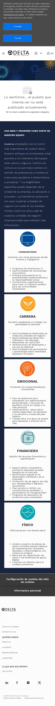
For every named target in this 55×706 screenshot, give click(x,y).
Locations (6, 647)
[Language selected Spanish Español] (38, 53)
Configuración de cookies (13, 15)
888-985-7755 (16, 620)
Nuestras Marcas (10, 652)
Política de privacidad (12, 698)
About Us (6, 642)
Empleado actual (9, 632)
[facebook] (6, 682)
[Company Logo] (18, 53)
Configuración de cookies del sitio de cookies (27, 580)
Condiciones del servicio (34, 698)
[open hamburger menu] (3, 53)
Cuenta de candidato (10, 627)
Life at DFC (7, 671)
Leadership (7, 658)
